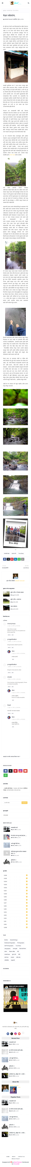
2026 (15, 875)
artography (7, 948)
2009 (15, 927)
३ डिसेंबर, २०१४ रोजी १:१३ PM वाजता (14, 679)
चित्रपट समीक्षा (12, 951)
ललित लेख (18, 957)
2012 (15, 918)
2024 (15, 881)
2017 (15, 903)
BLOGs (6, 940)
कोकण (5, 951)
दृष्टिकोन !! (13, 860)
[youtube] (25, 771)
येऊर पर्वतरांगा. (14, 606)
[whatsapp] (6, 775)
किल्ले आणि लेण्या (22, 948)
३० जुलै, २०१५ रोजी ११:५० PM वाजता (18, 692)
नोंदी (18, 951)
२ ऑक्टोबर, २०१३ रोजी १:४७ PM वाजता (14, 666)
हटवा (12, 635)
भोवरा (13, 651)
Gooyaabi (16, 1164)
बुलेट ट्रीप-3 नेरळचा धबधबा (17, 592)
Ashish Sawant (9, 19)
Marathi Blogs (13, 940)
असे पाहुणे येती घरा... (15, 843)
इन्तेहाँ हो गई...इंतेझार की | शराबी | (17, 1074)
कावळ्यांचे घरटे (14, 827)
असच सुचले (15, 948)
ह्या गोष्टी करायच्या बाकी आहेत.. (16, 1050)
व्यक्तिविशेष (6, 960)
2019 (15, 897)
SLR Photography (8, 945)
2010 (15, 924)
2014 (15, 912)
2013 (15, 915)
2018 (15, 900)
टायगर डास (12, 155)
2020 (15, 894)
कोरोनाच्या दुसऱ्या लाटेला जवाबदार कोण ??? (18, 852)
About (13, 1156)
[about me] (11, 775)
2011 (15, 921)
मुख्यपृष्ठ (4, 10)
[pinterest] (15, 771)
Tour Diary (21, 553)
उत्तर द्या (9, 635)
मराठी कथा (6, 957)
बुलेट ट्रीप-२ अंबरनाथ (16, 599)
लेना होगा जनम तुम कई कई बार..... (19, 835)
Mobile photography (9, 943)
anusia (9, 677)
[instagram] (20, 771)
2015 (15, 909)
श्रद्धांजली (13, 960)
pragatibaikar (12, 639)
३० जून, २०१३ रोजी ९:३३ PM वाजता (13, 626)
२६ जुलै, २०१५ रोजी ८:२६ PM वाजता (13, 707)
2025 (15, 878)
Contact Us (21, 1156)
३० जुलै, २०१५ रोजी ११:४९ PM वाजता (18, 653)
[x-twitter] (11, 771)
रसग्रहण (12, 957)
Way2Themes (18, 1162)
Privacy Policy (16, 1158)
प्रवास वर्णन (14, 553)
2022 (15, 887)
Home (7, 1156)
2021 (15, 891)
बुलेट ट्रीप (14, 954)
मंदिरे (19, 954)
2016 (15, 906)
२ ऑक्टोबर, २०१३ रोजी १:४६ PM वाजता (14, 641)
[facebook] (6, 771)
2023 (15, 884)
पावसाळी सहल (9, 10)
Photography (20, 943)
